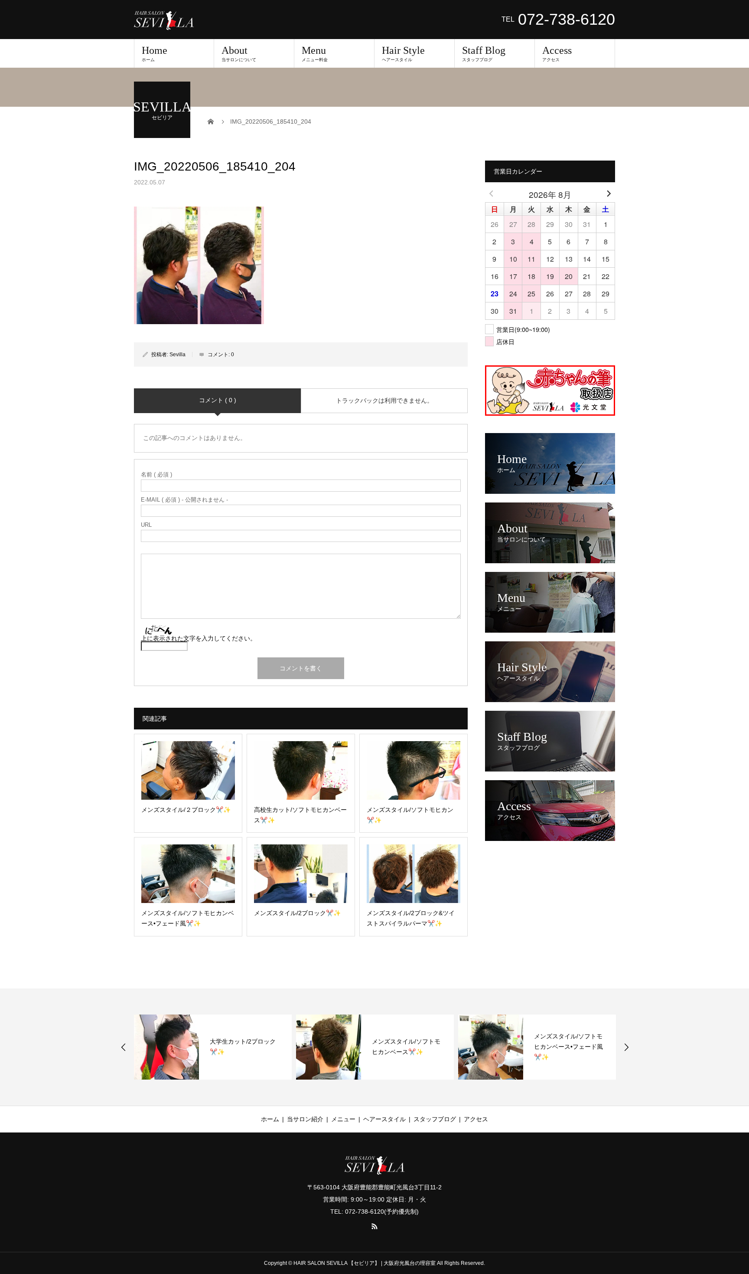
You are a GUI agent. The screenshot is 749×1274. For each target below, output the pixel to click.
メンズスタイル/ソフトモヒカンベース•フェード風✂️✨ (568, 1047)
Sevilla (177, 354)
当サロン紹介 (305, 1119)
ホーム (270, 1119)
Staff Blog (483, 53)
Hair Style (403, 53)
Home (154, 53)
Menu (315, 53)
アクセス (476, 1119)
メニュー (343, 1119)
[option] (213, 1047)
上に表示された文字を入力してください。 (198, 638)
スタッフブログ (435, 1119)
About (238, 53)
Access (557, 53)
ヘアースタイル (384, 1119)
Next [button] (626, 1047)
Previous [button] (123, 1047)
